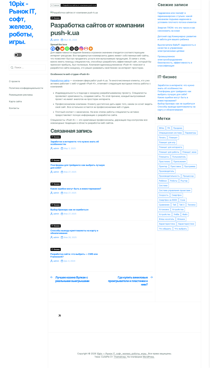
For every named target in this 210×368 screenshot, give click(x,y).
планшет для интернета (170, 147)
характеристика (167, 224)
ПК (168, 128)
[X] (57, 48)
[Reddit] (62, 48)
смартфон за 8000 (168, 200)
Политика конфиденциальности (26, 88)
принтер (163, 166)
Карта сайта (15, 101)
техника (191, 204)
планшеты (164, 157)
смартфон (177, 195)
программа (189, 166)
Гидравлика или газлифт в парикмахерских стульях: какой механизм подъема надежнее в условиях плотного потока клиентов (177, 17)
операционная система (170, 133)
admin (56, 40)
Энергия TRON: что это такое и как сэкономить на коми (176, 29)
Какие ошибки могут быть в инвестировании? (75, 188)
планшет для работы (169, 152)
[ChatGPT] (76, 48)
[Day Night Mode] (15, 55)
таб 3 (181, 204)
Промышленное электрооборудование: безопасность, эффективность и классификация (175, 61)
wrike (161, 128)
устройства (178, 209)
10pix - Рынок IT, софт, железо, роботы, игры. (22, 23)
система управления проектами (174, 190)
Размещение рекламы (21, 94)
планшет (173, 137)
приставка (176, 166)
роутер (184, 180)
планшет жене (189, 152)
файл (184, 214)
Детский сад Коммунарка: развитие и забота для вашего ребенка (177, 38)
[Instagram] (81, 48)
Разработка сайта (59, 80)
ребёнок (163, 180)
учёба (176, 214)
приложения (179, 161)
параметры (190, 133)
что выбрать (181, 228)
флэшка (181, 219)
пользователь (179, 157)
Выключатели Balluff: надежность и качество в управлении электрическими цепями (177, 48)
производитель (166, 171)
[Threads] (72, 48)
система (163, 185)
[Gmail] (86, 48)
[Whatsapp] (67, 48)
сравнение (164, 204)
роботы (173, 180)
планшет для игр (167, 142)
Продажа (177, 128)
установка (164, 209)
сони (182, 200)
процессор (188, 176)
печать (162, 137)
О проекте (14, 81)
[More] (91, 48)
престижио (164, 161)
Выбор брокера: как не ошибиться (69, 209)
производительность (169, 176)
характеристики (186, 224)
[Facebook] (53, 48)
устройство (164, 214)
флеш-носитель (166, 219)
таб (174, 204)
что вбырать (165, 228)
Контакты (14, 108)
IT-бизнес (55, 18)
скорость (163, 195)
